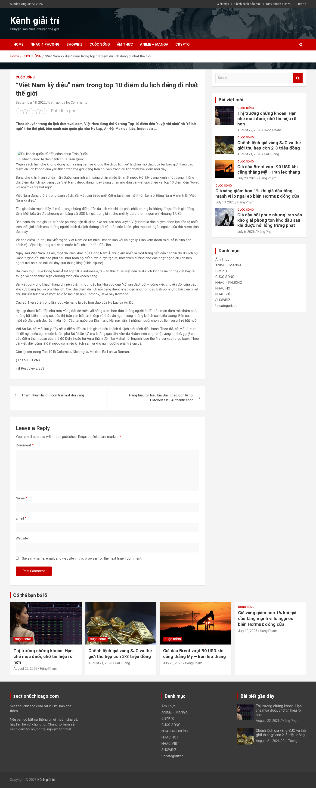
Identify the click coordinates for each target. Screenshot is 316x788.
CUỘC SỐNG (100, 44)
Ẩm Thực (125, 44)
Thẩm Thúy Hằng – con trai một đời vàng (53, 395)
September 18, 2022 (31, 102)
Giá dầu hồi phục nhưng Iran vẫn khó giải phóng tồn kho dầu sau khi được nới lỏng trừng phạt (269, 220)
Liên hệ (301, 4)
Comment (25, 445)
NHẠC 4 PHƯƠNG (45, 44)
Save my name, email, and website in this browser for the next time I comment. (82, 558)
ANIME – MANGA (154, 44)
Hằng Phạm (272, 130)
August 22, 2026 (249, 130)
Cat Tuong (55, 102)
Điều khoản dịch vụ (278, 4)
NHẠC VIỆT (224, 294)
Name (21, 498)
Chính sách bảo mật (247, 4)
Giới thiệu (223, 4)
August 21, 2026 (249, 154)
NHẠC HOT (223, 288)
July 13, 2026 (225, 202)
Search (298, 78)
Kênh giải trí (34, 20)
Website (22, 538)
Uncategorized (226, 306)
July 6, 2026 (246, 232)
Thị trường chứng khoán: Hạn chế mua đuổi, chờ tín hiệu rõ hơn (267, 119)
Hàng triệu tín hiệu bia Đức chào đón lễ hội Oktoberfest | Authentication (161, 397)
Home (18, 44)
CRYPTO (182, 44)
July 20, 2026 (247, 178)
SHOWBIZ (74, 44)
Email (21, 518)
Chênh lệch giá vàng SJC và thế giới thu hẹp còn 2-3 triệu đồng (269, 145)
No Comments (76, 102)
